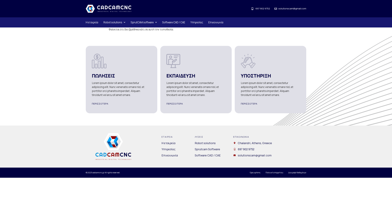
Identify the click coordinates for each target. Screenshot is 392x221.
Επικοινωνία (215, 22)
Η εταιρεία (92, 22)
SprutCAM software (142, 22)
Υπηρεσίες (196, 22)
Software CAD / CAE (173, 22)
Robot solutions (113, 22)
